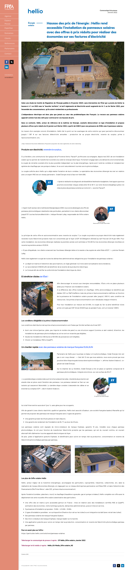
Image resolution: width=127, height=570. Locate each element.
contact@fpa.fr (9, 77)
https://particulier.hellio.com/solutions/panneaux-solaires (43, 533)
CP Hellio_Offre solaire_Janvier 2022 (71, 540)
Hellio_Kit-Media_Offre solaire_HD (60, 545)
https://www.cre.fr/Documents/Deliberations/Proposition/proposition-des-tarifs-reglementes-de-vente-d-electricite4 (51, 143)
